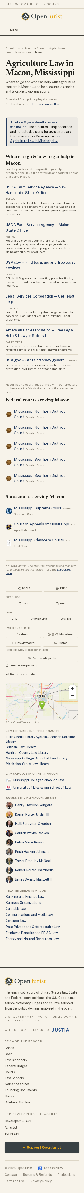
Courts (10, 1072)
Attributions (66, 1175)
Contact (11, 1175)
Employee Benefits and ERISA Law (32, 933)
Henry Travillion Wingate (33, 805)
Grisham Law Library (21, 747)
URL (14, 618)
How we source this (45, 104)
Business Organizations (23, 902)
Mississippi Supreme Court (37, 508)
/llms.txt (11, 1127)
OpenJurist (13, 48)
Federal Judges (16, 1066)
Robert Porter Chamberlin (34, 870)
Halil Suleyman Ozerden (33, 824)
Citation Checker (17, 1102)
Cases (9, 1048)
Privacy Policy (41, 1181)
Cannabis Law (16, 909)
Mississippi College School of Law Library (36, 758)
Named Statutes (17, 1084)
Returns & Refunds (37, 1175)
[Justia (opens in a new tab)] (61, 1030)
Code (9, 1054)
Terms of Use (15, 1181)
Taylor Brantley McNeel (33, 861)
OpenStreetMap (17, 722)
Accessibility (50, 1168)
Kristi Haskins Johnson (32, 851)
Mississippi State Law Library (27, 764)
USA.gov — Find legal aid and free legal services (40, 265)
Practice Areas (35, 48)
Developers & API (18, 1121)
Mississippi (23, 52)
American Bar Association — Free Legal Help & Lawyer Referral (40, 333)
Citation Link (39, 618)
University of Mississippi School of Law (42, 787)
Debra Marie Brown (29, 842)
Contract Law (16, 921)
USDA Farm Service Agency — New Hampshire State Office (36, 190)
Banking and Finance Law (25, 896)
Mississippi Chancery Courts (39, 540)
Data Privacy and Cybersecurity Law (33, 927)
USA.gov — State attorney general (36, 360)
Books (9, 1096)
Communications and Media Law (30, 915)
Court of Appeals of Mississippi (41, 524)
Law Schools (14, 1078)
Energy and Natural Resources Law (32, 939)
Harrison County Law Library (27, 753)
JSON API (12, 1134)
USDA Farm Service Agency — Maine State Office (37, 228)
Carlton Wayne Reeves (32, 833)
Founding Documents (21, 1090)
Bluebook (66, 618)
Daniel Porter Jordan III (32, 814)
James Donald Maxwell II (33, 879)
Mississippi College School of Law (38, 780)
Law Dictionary (16, 1060)
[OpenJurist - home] (42, 16)
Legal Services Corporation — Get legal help (40, 299)
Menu (15, 30)
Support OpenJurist (42, 1147)
